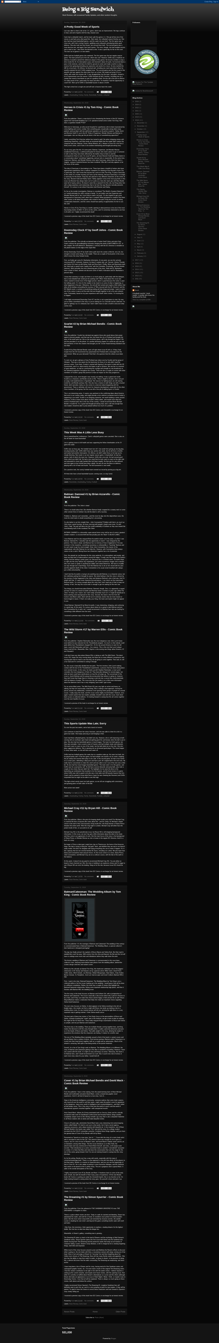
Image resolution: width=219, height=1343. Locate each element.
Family (81, 95)
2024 (137, 104)
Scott (137, 290)
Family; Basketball (90, 95)
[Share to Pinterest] (110, 92)
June (139, 241)
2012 (137, 276)
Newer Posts (69, 1312)
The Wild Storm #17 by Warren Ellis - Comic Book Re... (143, 183)
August (139, 234)
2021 (137, 111)
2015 (137, 266)
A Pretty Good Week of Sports (81, 26)
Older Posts (120, 1312)
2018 (137, 120)
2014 (137, 269)
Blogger (113, 1338)
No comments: (89, 92)
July (138, 237)
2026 (137, 101)
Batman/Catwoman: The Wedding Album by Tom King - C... (143, 208)
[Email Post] (97, 92)
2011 (137, 279)
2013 (137, 272)
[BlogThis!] (104, 92)
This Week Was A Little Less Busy (84, 432)
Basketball (72, 482)
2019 (137, 117)
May (139, 244)
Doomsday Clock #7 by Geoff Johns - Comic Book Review (143, 151)
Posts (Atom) (99, 1317)
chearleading (73, 95)
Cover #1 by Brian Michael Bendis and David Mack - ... (143, 217)
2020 (137, 114)
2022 (137, 107)
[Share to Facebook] (108, 92)
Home (95, 1312)
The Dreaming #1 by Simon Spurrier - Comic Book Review (143, 226)
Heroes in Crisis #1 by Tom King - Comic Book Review (143, 142)
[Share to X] (106, 92)
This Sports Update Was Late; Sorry (85, 723)
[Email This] (102, 92)
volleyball (106, 95)
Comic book (83, 224)
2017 (137, 260)
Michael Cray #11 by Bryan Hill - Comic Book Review (143, 199)
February (140, 253)
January (140, 256)
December (141, 123)
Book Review (73, 224)
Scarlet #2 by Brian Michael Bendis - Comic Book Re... (143, 160)
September (141, 132)
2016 (137, 263)
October (140, 129)
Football (99, 95)
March (139, 250)
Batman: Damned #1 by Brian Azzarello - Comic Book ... (143, 174)
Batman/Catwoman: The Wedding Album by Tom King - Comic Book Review (92, 893)
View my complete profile (142, 299)
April (139, 247)
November (141, 126)
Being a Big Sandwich (88, 9)
